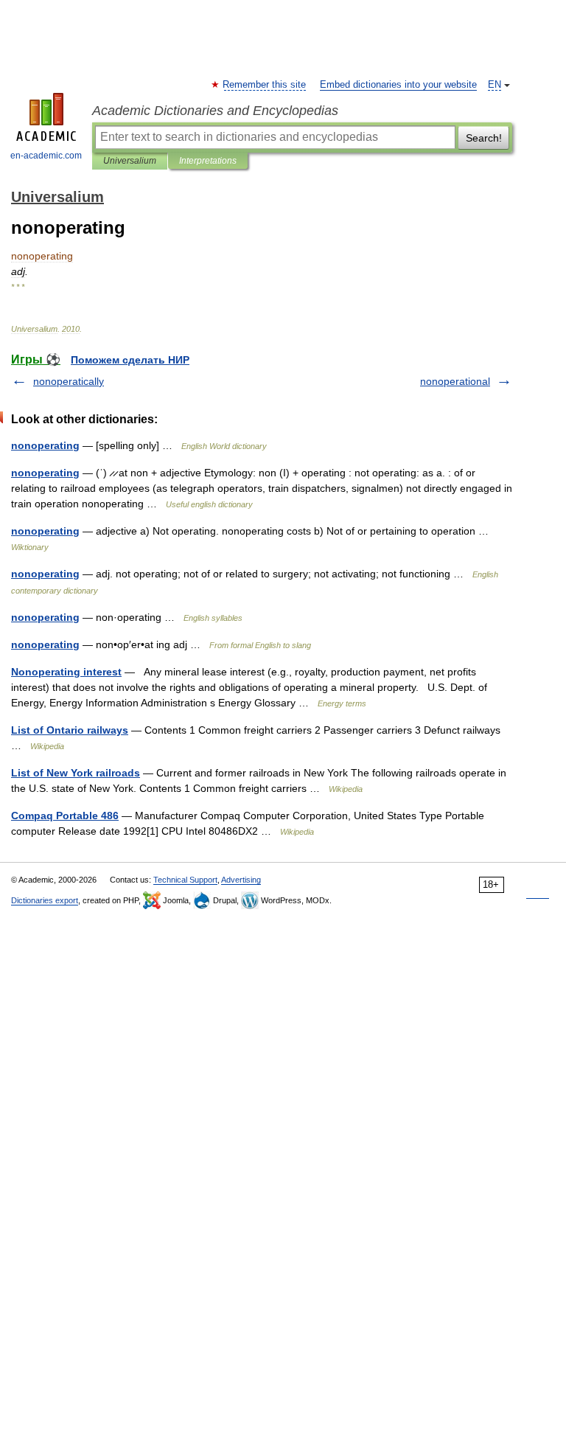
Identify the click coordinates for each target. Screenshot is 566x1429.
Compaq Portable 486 (65, 815)
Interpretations (208, 161)
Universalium (129, 161)
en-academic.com (46, 155)
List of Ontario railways (69, 730)
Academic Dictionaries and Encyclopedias (215, 110)
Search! (484, 138)
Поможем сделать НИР (130, 360)
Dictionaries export (44, 900)
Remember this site (265, 85)
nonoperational (455, 381)
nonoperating (45, 445)
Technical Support (185, 879)
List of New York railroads (75, 773)
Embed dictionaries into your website (398, 85)
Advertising (241, 879)
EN (494, 85)
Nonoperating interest (66, 672)
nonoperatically (68, 381)
